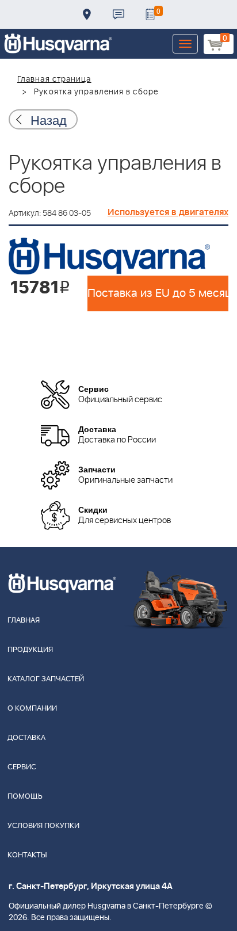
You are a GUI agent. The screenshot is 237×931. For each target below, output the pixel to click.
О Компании (32, 708)
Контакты (118, 14)
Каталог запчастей (45, 679)
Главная (23, 620)
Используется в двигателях (168, 212)
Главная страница (54, 79)
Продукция (30, 649)
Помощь (25, 796)
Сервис (21, 767)
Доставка (87, 14)
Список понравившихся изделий (150, 14)
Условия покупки (43, 826)
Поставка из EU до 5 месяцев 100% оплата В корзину (157, 293)
